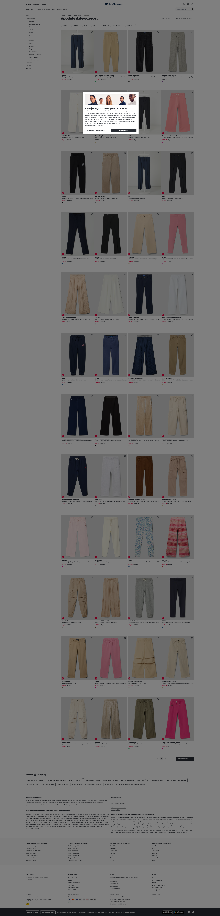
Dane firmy (100, 125)
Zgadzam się (123, 130)
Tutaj (91, 123)
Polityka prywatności (91, 125)
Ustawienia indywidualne (96, 130)
